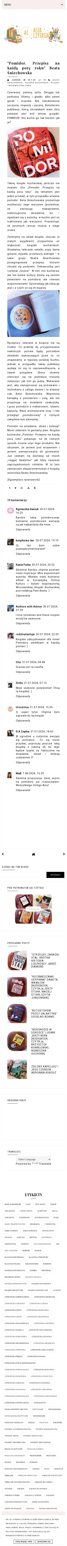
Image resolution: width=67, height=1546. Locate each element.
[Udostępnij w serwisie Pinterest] (35, 488)
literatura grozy (13, 1317)
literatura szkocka (14, 1383)
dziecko (21, 1237)
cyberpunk (49, 1224)
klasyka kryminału (14, 1257)
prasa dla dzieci (35, 1449)
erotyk (33, 1237)
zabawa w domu (12, 1495)
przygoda (51, 1456)
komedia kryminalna (15, 1270)
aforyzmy (42, 1211)
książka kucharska (37, 83)
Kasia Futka (23, 564)
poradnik (57, 1423)
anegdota (9, 1217)
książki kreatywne (14, 1290)
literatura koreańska (16, 1337)
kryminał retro (12, 1277)
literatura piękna (13, 1356)
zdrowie (30, 1509)
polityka (43, 1423)
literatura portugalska (17, 1370)
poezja (31, 1423)
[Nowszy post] (3, 854)
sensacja (58, 1469)
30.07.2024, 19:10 (47, 540)
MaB (19, 773)
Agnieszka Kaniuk (27, 509)
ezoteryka (46, 1237)
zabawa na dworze (38, 1489)
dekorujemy (48, 1231)
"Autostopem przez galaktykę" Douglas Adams (44, 1013)
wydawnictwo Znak (20, 86)
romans (34, 1462)
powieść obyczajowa (40, 1442)
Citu (18, 662)
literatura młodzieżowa (17, 1343)
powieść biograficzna (46, 1429)
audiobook (24, 1217)
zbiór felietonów (40, 1502)
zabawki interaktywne (16, 1502)
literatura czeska (39, 1303)
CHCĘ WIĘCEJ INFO (24, 1542)
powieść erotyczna (33, 1436)
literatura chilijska (15, 1303)
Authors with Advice (29, 606)
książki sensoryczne (38, 1290)
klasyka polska (12, 1264)
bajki (56, 1217)
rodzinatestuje (25, 634)
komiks (33, 1270)
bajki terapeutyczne (15, 1224)
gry (57, 1244)
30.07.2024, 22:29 (47, 634)
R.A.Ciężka (22, 731)
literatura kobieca (14, 1330)
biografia (35, 1224)
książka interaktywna (16, 1284)
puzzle (8, 1462)
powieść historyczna (15, 1442)
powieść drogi (12, 1436)
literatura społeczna (42, 1376)
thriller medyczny (27, 1475)
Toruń (53, 1204)
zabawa (20, 1489)
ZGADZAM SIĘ (44, 1542)
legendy (57, 1290)
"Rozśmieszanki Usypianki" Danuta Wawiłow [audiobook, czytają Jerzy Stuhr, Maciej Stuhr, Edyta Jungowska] (44, 987)
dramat (8, 1237)
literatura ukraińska (41, 1389)
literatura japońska (44, 1323)
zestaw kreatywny (48, 1509)
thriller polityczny (52, 1475)
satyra (36, 1469)
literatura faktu (13, 1310)
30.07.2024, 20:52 (43, 564)
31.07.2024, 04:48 (33, 662)
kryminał (46, 1270)
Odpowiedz (23, 529)
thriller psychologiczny (17, 1482)
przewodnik (35, 1456)
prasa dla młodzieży (15, 1456)
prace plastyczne (14, 1449)
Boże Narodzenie (13, 1204)
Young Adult (26, 1211)
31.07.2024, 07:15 (35, 682)
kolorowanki (31, 1264)
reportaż (20, 1462)
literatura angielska (44, 1297)
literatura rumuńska (15, 1376)
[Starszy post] (64, 854)
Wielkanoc (10, 1211)
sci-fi (46, 1469)
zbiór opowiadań (13, 1509)
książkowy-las (25, 540)
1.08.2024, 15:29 (33, 773)
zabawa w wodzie (33, 1495)
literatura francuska (37, 1310)
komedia (47, 1264)
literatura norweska (15, 1350)
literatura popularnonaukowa (20, 1363)
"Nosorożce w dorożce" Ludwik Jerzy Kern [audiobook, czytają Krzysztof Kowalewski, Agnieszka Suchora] (43, 1041)
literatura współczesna (17, 1403)
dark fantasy (11, 1231)
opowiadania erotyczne (16, 1416)
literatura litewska (42, 1337)
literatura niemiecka (44, 1343)
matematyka (40, 1403)
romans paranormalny (16, 1469)
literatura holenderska (17, 1323)
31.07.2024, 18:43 (42, 731)
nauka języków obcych (16, 1409)
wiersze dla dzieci (44, 1482)
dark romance (30, 1231)
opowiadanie (39, 1416)
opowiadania (54, 1409)
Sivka (19, 682)
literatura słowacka (15, 1389)
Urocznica (22, 707)
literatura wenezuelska (17, 1396)
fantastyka (10, 1244)
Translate (45, 1163)
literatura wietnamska (45, 1396)
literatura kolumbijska (40, 1330)
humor (38, 1251)
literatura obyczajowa (42, 1350)
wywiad (8, 1489)
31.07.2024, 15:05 (41, 707)
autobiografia (41, 1217)
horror (26, 1251)
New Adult (40, 1204)
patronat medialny (14, 1423)
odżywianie (37, 1409)
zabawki (50, 1495)
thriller (9, 1475)
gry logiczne (11, 1251)
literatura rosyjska (44, 1370)
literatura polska (36, 1356)
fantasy (25, 1244)
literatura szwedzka (39, 1383)
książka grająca (33, 1277)
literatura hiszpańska (38, 1317)
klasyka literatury (38, 1257)
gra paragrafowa (42, 1244)
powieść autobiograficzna (18, 1429)
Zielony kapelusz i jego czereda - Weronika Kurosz (44, 1069)
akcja (55, 1211)
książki (55, 83)
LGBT (28, 1204)
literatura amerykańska (17, 1297)
